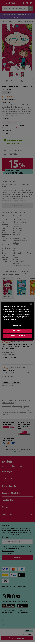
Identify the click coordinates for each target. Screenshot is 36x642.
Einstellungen (17, 325)
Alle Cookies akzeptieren (17, 335)
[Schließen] (31, 304)
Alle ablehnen (17, 330)
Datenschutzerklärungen (10, 319)
